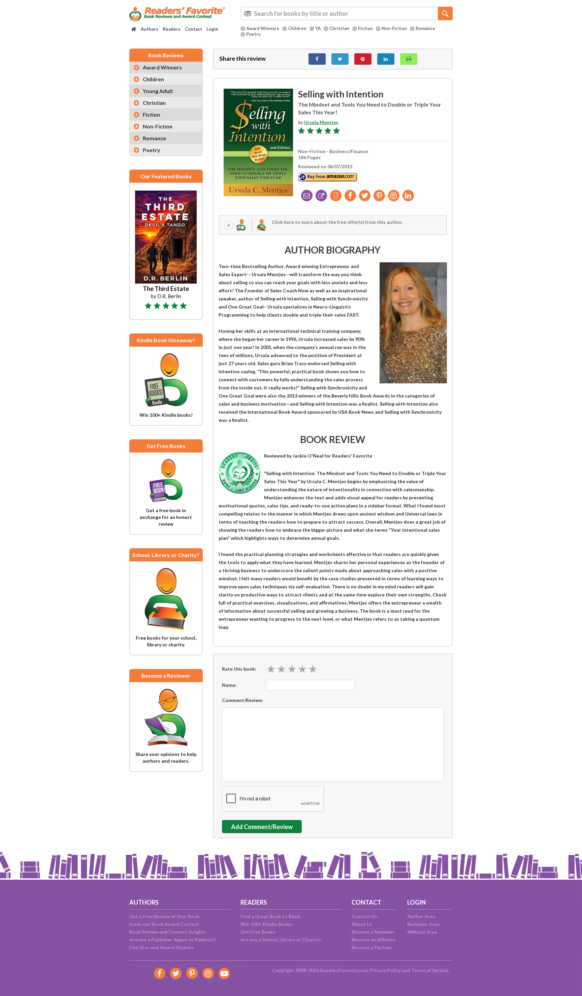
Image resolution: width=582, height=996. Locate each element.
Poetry (253, 34)
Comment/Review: (242, 700)
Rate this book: (239, 669)
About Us (362, 924)
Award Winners (262, 28)
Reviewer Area (423, 924)
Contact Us (364, 916)
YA (318, 28)
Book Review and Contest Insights (167, 932)
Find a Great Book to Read (270, 916)
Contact (193, 29)
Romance (425, 28)
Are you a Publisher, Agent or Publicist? (172, 939)
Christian (339, 28)
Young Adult (158, 91)
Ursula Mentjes (321, 122)
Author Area (421, 916)
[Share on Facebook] (317, 59)
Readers (172, 29)
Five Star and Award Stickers (161, 947)
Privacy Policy (385, 970)
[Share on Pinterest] (362, 59)
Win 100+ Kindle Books (266, 924)
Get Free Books (258, 932)
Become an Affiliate (373, 939)
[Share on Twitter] (340, 59)
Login (212, 29)
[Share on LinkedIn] (385, 59)
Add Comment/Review (262, 826)
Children (297, 28)
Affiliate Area (422, 932)
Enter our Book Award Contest (164, 924)
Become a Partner (372, 947)
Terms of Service (429, 970)
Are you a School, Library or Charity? (280, 939)
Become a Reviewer (373, 932)
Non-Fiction (394, 28)
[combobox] (346, 13)
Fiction (365, 28)
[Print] (408, 59)
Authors (149, 29)
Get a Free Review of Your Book (164, 916)
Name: (229, 685)
